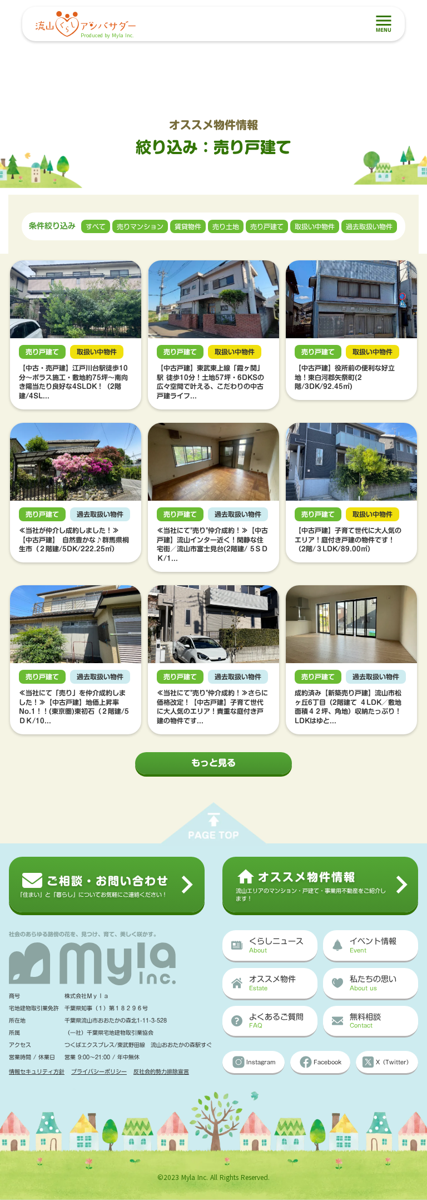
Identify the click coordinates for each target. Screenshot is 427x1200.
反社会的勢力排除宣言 (161, 1071)
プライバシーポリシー (99, 1071)
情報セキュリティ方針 (36, 1071)
